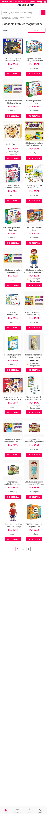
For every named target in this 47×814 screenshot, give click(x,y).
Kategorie (17, 812)
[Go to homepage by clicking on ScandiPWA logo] (25, 5)
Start (6, 812)
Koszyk (40, 812)
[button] (43, 12)
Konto (29, 812)
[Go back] (3, 5)
